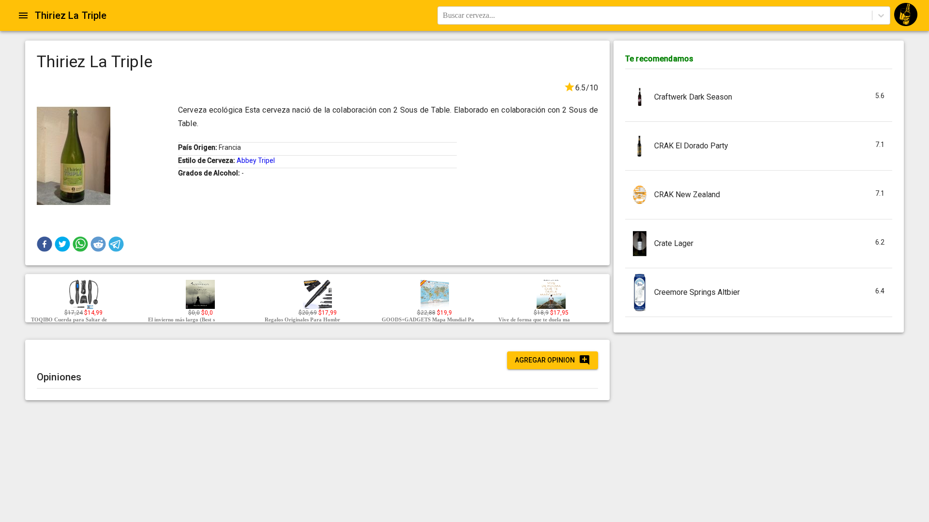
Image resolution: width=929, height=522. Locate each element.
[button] (44, 244)
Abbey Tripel (256, 160)
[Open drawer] (23, 15)
